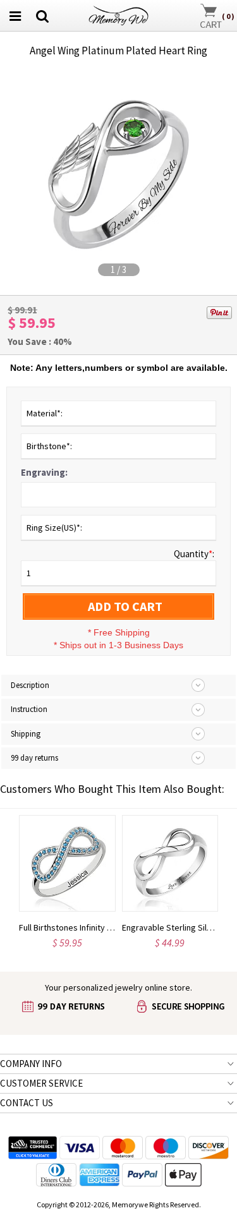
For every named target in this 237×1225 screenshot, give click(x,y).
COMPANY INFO (31, 1064)
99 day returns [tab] (34, 757)
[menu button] (15, 15)
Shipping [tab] (25, 733)
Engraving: (44, 472)
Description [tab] (30, 685)
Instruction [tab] (29, 709)
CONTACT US (26, 1103)
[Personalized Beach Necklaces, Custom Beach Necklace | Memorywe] (118, 14)
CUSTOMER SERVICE (41, 1083)
